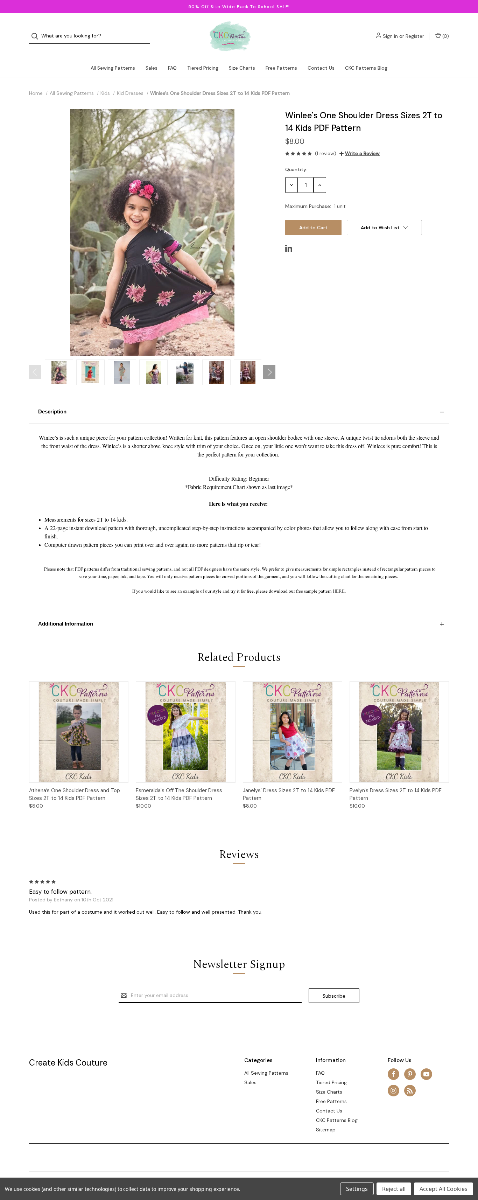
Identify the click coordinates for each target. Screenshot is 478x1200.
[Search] (37, 36)
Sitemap (326, 1129)
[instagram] (393, 1091)
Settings (357, 1189)
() (445, 36)
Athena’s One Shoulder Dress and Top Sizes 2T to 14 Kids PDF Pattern (74, 794)
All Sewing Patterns (113, 68)
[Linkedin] (288, 248)
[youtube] (426, 1074)
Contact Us (321, 68)
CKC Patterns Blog (366, 68)
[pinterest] (410, 1074)
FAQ (172, 68)
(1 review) (325, 153)
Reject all (394, 1189)
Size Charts (242, 68)
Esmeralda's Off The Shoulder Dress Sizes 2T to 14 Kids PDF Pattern (179, 794)
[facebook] (393, 1074)
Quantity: (296, 169)
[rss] (410, 1091)
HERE (339, 591)
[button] (239, 412)
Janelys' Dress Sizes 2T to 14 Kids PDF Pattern (289, 794)
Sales (151, 68)
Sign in (390, 36)
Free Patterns (281, 68)
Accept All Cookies (444, 1189)
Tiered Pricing (202, 68)
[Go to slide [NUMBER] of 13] (35, 372)
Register (415, 36)
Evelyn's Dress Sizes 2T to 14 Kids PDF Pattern (396, 794)
